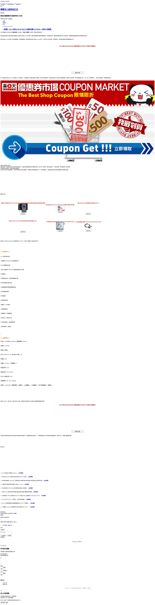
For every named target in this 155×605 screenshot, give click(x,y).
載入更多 (2, 529)
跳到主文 (2, 12)
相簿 (4, 21)
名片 (4, 24)
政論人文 (10, 525)
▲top (1, 527)
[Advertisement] (11, 181)
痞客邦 (8, 521)
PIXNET (68, 588)
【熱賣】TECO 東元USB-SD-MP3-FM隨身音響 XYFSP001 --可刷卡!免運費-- (27, 29)
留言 (11, 521)
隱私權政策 (84, 588)
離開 (7, 602)
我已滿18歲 (3, 602)
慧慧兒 (1, 514)
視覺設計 (10, 18)
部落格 (4, 22)
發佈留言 (2, 537)
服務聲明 (89, 588)
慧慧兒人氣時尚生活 (9, 9)
